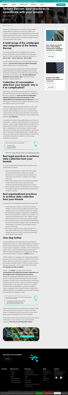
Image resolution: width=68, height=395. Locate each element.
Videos (26, 376)
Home (5, 25)
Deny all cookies (48, 393)
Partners (45, 380)
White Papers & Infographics (31, 374)
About (44, 369)
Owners (12, 370)
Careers (45, 374)
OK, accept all (39, 393)
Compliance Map (29, 386)
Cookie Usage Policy (35, 391)
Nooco (12, 376)
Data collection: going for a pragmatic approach (25, 153)
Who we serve (14, 369)
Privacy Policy (26, 391)
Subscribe (7, 358)
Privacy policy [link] (64, 393)
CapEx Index (28, 382)
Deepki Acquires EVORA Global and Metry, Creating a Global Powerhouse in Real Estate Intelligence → (20, 1)
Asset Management (15, 378)
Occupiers (13, 372)
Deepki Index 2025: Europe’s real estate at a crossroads (54, 79)
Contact (55, 1)
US (60, 42)
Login (59, 1)
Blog (11, 25)
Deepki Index (28, 380)
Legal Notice (44, 391)
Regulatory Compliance (52, 42)
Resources (28, 369)
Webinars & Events (29, 372)
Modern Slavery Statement (54, 391)
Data (47, 75)
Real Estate (52, 75)
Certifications (46, 370)
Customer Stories (29, 370)
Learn (8, 25)
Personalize (57, 393)
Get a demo (61, 4)
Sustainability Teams (15, 380)
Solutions (4, 369)
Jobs (44, 376)
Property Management (16, 382)
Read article (51, 56)
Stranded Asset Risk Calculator (32, 384)
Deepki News (46, 378)
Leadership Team (47, 372)
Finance (12, 374)
